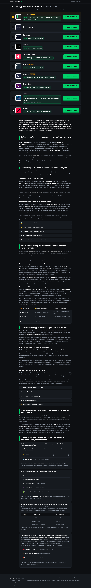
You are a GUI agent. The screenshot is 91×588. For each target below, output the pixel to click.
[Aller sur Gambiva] (18, 37)
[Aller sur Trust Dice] (18, 86)
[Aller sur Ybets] (18, 110)
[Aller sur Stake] (18, 66)
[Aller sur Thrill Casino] (18, 27)
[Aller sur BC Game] (18, 17)
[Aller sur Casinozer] (18, 98)
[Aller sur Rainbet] (18, 76)
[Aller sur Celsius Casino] (18, 56)
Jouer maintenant (71, 17)
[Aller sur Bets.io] (18, 47)
